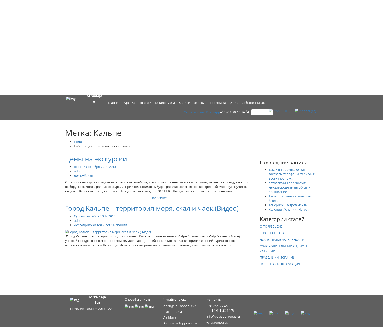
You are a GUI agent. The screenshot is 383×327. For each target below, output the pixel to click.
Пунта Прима (173, 311)
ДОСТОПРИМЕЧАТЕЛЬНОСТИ (282, 239)
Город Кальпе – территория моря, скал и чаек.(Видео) (152, 208)
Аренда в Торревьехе (179, 306)
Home (78, 142)
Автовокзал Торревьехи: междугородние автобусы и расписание (290, 187)
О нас (233, 103)
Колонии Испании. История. (290, 209)
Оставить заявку (191, 103)
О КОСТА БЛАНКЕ (273, 233)
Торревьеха (217, 103)
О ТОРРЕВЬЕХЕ (271, 226)
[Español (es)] (305, 110)
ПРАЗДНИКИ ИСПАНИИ (277, 257)
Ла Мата (169, 317)
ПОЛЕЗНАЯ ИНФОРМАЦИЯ (280, 264)
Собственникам (253, 103)
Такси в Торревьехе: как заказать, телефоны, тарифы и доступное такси (292, 174)
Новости (145, 103)
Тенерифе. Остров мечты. (289, 205)
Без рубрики (83, 175)
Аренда (129, 103)
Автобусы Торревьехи (180, 323)
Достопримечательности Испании (100, 225)
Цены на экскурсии (96, 158)
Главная (114, 103)
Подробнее (159, 198)
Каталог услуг (165, 103)
